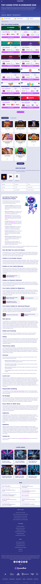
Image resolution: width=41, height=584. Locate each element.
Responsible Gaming (20, 530)
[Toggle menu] (2, 1)
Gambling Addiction (20, 534)
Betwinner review (11, 38)
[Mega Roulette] (33, 126)
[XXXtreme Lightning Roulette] (20, 140)
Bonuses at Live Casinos (20, 529)
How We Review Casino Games (20, 548)
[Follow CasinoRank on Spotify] (24, 563)
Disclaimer (20, 550)
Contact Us (20, 552)
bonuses (21, 10)
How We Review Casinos (20, 544)
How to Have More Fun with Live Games (20, 515)
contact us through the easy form (24, 438)
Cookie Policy (7, 583)
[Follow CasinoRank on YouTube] (21, 563)
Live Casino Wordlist (20, 527)
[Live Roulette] (7, 154)
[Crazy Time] (7, 126)
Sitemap (34, 583)
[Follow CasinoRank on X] (19, 563)
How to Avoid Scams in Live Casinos (20, 517)
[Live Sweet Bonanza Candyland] (7, 140)
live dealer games (12, 222)
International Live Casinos (20, 536)
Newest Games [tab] (13, 117)
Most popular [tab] (5, 117)
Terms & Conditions (25, 583)
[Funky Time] (33, 140)
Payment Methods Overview (20, 532)
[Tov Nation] (11, 575)
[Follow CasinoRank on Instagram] (17, 563)
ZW (19, 565)
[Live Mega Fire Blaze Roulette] (20, 154)
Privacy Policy (16, 583)
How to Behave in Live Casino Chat (20, 518)
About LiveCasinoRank (20, 543)
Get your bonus (11, 37)
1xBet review (30, 38)
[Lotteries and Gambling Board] (5, 575)
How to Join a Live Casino (20, 513)
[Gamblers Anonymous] (18, 575)
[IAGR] (32, 575)
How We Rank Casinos (20, 546)
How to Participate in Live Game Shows (20, 520)
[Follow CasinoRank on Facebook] (14, 563)
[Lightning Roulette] (20, 126)
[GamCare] (25, 575)
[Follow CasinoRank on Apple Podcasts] (26, 563)
